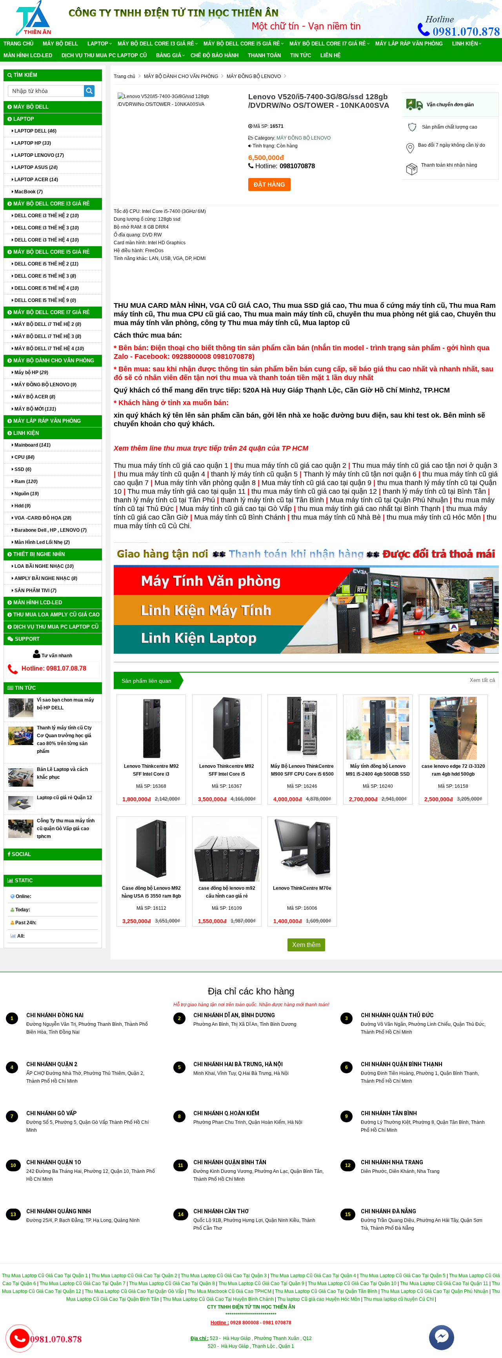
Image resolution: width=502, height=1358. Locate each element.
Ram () (25, 481)
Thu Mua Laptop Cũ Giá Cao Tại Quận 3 (224, 1275)
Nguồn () (26, 493)
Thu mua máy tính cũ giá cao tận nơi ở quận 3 (424, 465)
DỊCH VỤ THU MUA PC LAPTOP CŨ (104, 55)
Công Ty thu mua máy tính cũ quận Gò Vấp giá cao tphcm (66, 828)
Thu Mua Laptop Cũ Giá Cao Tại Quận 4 (313, 1275)
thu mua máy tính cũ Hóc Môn (434, 517)
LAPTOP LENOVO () (38, 155)
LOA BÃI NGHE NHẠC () (43, 566)
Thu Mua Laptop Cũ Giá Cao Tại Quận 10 (352, 1283)
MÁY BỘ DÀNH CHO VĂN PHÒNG (53, 361)
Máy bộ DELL (60, 44)
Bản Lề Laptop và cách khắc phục (62, 773)
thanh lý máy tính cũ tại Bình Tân (434, 491)
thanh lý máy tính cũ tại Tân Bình (272, 500)
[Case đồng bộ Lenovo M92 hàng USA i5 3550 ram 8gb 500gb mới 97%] (151, 850)
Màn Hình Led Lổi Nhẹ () (41, 542)
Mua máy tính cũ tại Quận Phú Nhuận (389, 500)
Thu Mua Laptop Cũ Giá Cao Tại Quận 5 (403, 1275)
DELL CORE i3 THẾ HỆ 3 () (46, 228)
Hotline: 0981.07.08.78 (54, 668)
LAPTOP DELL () (34, 131)
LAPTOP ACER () (35, 179)
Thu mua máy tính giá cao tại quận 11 (186, 491)
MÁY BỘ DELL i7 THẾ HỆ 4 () (48, 348)
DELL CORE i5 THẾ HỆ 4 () (46, 288)
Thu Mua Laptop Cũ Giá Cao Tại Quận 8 (172, 1283)
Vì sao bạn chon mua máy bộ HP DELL (65, 704)
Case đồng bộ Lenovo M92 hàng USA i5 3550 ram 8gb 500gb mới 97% (151, 896)
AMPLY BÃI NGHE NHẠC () (45, 578)
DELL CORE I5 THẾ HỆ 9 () (44, 300)
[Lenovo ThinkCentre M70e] (302, 850)
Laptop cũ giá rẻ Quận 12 (64, 797)
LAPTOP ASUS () (35, 167)
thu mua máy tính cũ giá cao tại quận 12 (314, 491)
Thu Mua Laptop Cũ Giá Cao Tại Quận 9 (261, 1283)
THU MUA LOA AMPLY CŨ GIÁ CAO (56, 615)
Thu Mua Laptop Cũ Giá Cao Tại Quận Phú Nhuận (434, 1291)
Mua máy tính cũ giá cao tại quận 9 (316, 483)
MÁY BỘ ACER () (34, 397)
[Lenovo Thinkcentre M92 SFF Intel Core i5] (227, 728)
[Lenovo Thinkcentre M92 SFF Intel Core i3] (151, 728)
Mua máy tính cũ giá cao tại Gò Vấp (236, 509)
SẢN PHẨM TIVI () (34, 590)
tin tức (300, 55)
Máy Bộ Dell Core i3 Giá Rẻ (156, 44)
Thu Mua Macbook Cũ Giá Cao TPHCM (229, 1291)
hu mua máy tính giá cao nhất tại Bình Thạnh (370, 509)
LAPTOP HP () (32, 143)
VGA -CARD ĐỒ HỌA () (42, 518)
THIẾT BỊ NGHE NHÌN (38, 554)
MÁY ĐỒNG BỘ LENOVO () (44, 384)
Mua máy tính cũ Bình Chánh (240, 517)
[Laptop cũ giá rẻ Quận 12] (20, 802)
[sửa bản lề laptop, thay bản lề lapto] (20, 777)
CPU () (24, 457)
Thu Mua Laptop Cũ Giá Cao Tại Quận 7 (83, 1283)
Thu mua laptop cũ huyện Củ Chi (399, 1299)
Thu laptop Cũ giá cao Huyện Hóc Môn (318, 1299)
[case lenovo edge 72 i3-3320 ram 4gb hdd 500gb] (453, 728)
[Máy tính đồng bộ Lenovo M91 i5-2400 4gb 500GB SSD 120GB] (378, 728)
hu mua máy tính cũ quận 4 (163, 474)
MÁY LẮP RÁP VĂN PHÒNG (409, 44)
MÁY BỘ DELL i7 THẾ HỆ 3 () (47, 336)
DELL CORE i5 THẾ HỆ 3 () (44, 276)
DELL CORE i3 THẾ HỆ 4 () (46, 240)
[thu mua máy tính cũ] (20, 735)
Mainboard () (32, 445)
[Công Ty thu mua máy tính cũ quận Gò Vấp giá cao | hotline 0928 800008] (20, 828)
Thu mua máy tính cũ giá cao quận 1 (171, 465)
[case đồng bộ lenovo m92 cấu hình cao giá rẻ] (227, 850)
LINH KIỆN (465, 44)
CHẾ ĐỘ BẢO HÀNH (214, 55)
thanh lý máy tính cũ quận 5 (254, 474)
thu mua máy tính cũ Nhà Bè (336, 517)
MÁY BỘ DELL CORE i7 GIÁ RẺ (327, 44)
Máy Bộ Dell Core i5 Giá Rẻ (242, 44)
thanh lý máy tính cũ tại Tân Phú (164, 500)
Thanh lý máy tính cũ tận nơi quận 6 (360, 474)
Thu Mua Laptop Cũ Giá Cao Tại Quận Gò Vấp (134, 1291)
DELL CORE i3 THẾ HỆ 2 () (46, 215)
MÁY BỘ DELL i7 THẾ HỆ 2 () (47, 324)
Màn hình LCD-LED (28, 55)
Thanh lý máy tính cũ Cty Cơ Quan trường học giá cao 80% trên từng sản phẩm (64, 739)
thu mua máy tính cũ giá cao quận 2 (290, 465)
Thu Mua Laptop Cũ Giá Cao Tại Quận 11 (444, 1283)
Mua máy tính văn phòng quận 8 (206, 483)
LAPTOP (97, 44)
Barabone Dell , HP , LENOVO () (50, 530)
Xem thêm (306, 945)
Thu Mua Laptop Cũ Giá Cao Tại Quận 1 (45, 1275)
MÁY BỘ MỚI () (34, 409)
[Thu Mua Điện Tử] (33, 17)
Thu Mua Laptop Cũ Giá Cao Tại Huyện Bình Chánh (218, 1299)
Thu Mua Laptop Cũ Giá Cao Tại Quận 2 (134, 1275)
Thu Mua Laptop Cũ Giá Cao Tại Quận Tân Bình (326, 1291)
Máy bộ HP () (30, 372)
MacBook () (28, 192)
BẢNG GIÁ (168, 55)
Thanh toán (264, 55)
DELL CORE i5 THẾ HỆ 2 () (45, 264)
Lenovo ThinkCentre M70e (302, 888)
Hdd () (22, 506)
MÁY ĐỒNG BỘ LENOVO (303, 138)
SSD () (22, 469)
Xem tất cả (482, 680)
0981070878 (297, 166)
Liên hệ (330, 55)
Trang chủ (18, 44)
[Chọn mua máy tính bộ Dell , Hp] (20, 707)
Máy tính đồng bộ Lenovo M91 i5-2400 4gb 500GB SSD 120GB (378, 774)
